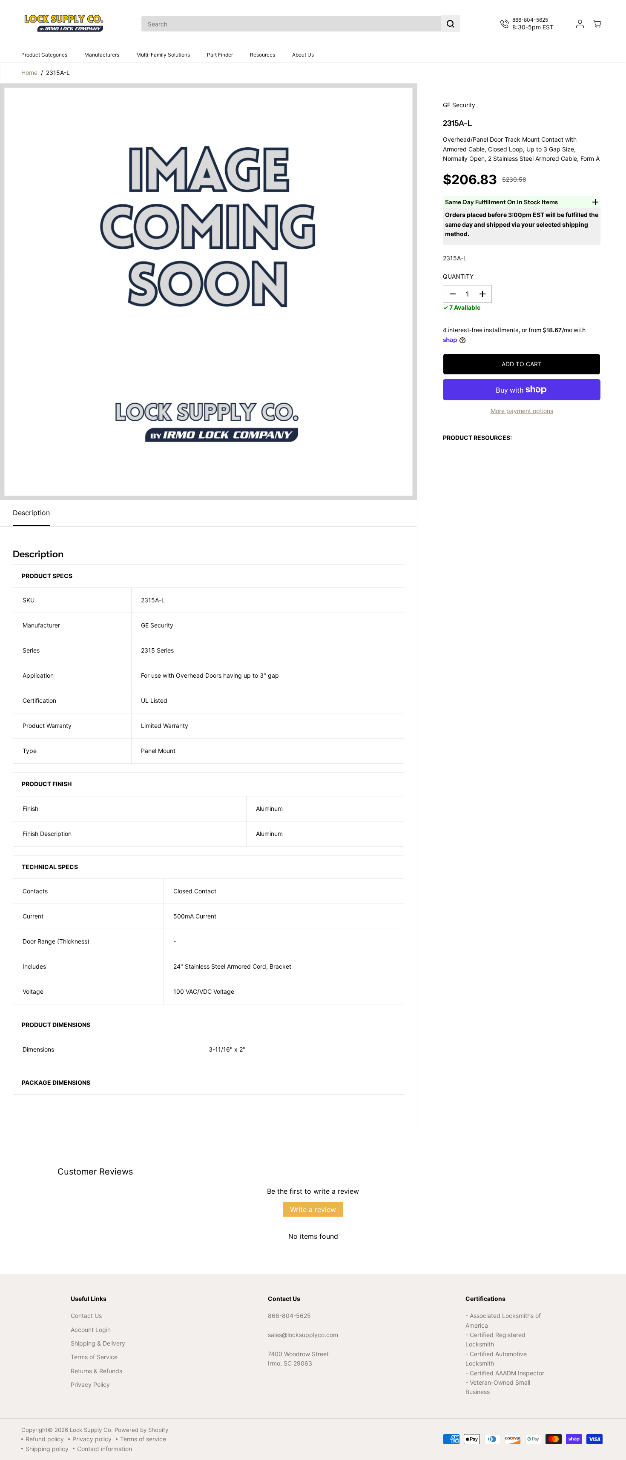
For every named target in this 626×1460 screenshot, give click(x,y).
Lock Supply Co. (91, 1429)
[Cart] (597, 23)
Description (31, 512)
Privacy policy (92, 1439)
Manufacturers (101, 54)
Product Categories (44, 54)
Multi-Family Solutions (163, 54)
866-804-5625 (289, 1315)
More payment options (522, 410)
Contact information (104, 1448)
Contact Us (86, 1315)
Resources (262, 54)
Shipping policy (47, 1448)
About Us (303, 54)
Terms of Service (94, 1356)
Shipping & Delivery (98, 1343)
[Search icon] (450, 23)
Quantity (458, 276)
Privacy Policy (90, 1384)
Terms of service (143, 1439)
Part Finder (220, 54)
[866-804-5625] (528, 23)
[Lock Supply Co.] (63, 23)
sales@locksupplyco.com (303, 1334)
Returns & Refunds (96, 1370)
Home (29, 72)
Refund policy (45, 1439)
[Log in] (580, 23)
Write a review (313, 1209)
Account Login (91, 1329)
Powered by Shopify (141, 1429)
